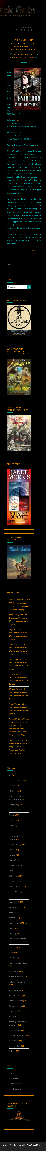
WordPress (31, 1145)
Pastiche (12, 947)
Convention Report (17, 831)
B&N (9, 82)
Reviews (12, 957)
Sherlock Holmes (16, 1000)
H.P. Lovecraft (14, 881)
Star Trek (12, 1011)
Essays (11, 850)
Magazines (13, 902)
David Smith (14, 740)
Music (11, 912)
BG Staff (12, 791)
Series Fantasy (14, 995)
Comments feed (15, 1083)
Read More (36, 250)
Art (10, 775)
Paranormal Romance (18, 939)
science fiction (15, 990)
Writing (12, 1051)
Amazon (9, 79)
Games (12, 870)
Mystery (12, 918)
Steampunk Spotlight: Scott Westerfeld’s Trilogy (24, 45)
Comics (12, 815)
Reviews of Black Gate (18, 963)
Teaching (12, 1016)
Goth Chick (13, 876)
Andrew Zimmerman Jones (22, 57)
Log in (11, 1073)
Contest (12, 825)
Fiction (12, 860)
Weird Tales (13, 1040)
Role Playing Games (17, 982)
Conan (11, 820)
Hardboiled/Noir (15, 886)
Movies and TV (14, 907)
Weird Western (15, 1046)
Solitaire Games (15, 1006)
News (11, 928)
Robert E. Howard (16, 976)
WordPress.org (15, 1089)
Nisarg (23, 1148)
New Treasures (15, 923)
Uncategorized (15, 1030)
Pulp (11, 952)
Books (11, 810)
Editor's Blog (14, 844)
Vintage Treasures (16, 1035)
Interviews (13, 891)
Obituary (12, 933)
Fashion (12, 855)
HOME (9, 264)
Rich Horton (14, 971)
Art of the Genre (15, 780)
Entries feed (14, 1078)
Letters (12, 897)
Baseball (12, 785)
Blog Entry (13, 804)
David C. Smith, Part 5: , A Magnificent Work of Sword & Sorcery (18, 746)
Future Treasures (16, 865)
